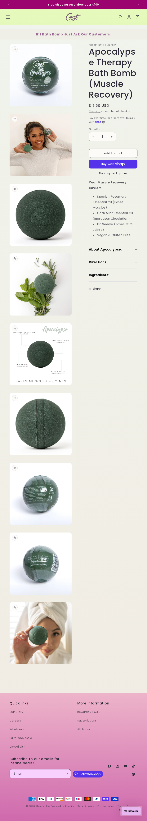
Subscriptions (87, 720)
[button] (8, 17)
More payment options (113, 173)
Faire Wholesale (21, 738)
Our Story (16, 712)
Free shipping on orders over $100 (73, 5)
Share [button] (97, 289)
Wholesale (17, 729)
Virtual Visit (18, 747)
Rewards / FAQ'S (88, 712)
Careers (15, 720)
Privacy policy (105, 806)
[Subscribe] (66, 773)
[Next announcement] (138, 4)
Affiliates (83, 729)
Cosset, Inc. (43, 806)
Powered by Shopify (62, 806)
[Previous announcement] (9, 4)
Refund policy (86, 806)
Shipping (94, 111)
